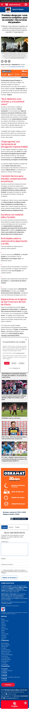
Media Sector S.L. (16, 368)
